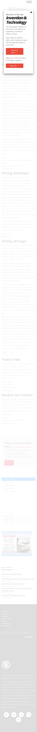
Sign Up (13, 66)
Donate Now (14, 51)
